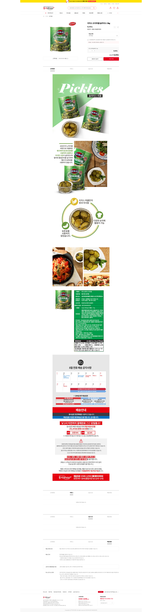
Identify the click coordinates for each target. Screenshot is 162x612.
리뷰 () (71, 68)
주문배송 (109, 3)
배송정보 (109, 68)
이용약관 (50, 592)
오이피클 (50, 16)
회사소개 (45, 592)
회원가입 (105, 3)
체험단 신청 (99, 13)
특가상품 (68, 13)
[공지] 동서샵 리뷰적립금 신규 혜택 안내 (111, 592)
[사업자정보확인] (55, 601)
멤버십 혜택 (117, 3)
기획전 (83, 13)
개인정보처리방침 (57, 592)
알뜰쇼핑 (76, 13)
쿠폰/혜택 (91, 13)
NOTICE (100, 591)
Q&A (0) (90, 68)
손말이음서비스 (76, 592)
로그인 (102, 3)
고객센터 (113, 3)
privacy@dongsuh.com (56, 604)
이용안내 (64, 592)
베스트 (61, 13)
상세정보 (52, 68)
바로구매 (111, 59)
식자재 (46, 16)
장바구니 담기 (95, 59)
